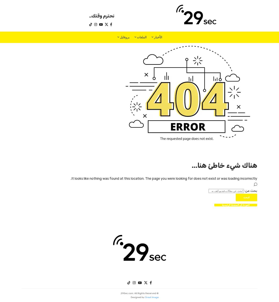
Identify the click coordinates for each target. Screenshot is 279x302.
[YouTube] (101, 24)
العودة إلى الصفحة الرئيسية (236, 205)
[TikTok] (90, 24)
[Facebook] (111, 24)
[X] (106, 24)
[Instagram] (95, 24)
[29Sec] (139, 249)
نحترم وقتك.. (101, 16)
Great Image (152, 297)
